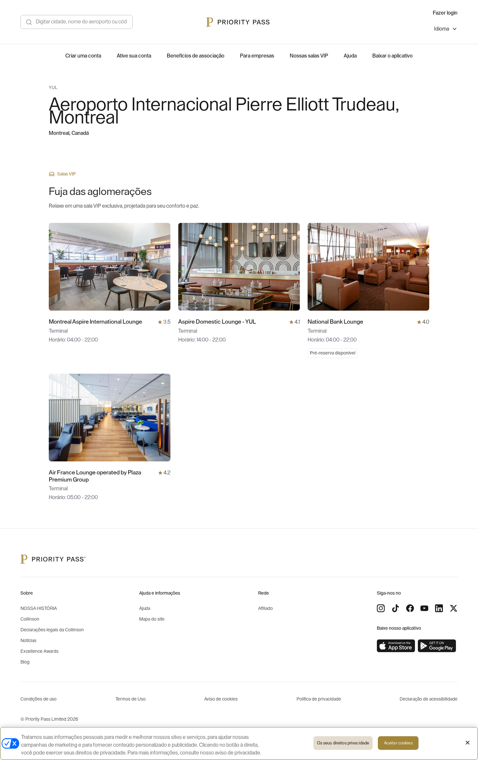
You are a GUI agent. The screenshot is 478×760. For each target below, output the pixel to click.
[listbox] (446, 29)
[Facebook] (410, 608)
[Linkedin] (439, 608)
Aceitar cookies (398, 743)
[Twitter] (454, 608)
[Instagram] (381, 608)
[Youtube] (424, 608)
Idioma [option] (441, 29)
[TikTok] (395, 608)
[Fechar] (467, 743)
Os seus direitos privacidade (343, 743)
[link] (396, 645)
